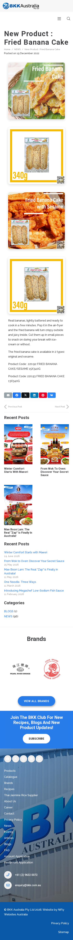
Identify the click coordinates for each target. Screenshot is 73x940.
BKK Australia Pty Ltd (20, 909)
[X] (15, 759)
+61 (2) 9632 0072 (26, 874)
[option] (20, 669)
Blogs (7, 844)
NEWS (17, 49)
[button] (59, 18)
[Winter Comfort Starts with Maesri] (18, 444)
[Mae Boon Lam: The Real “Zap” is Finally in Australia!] (18, 505)
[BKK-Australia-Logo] (21, 6)
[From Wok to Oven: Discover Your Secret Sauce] (55, 444)
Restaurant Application (18, 862)
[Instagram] (23, 759)
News (7, 825)
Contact (9, 813)
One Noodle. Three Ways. (20, 582)
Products (10, 770)
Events (8, 832)
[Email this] (8, 395)
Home (7, 49)
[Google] (39, 759)
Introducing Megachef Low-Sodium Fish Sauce (34, 590)
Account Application (17, 856)
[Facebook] (7, 759)
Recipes (9, 789)
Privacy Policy (13, 819)
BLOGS (8, 611)
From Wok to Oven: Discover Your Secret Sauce (54, 472)
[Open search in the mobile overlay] (68, 18)
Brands (8, 783)
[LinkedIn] (31, 759)
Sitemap (63, 932)
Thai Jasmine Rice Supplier (21, 795)
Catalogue (10, 776)
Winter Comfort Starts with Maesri (16, 470)
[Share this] (17, 395)
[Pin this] (43, 395)
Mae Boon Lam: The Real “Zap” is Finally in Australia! (18, 533)
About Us (10, 801)
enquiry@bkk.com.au (28, 885)
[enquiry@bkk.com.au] (9, 885)
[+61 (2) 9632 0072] (9, 875)
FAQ (7, 850)
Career (8, 807)
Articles (9, 838)
